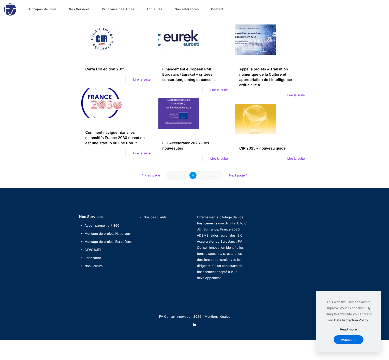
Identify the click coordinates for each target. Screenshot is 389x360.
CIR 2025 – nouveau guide (262, 148)
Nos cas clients (155, 217)
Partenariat (92, 258)
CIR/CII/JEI (92, 250)
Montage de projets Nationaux (107, 234)
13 (218, 175)
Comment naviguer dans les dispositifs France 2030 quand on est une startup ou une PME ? (115, 137)
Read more (348, 329)
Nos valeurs (93, 266)
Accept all (348, 340)
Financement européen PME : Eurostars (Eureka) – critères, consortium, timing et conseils (189, 74)
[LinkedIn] (194, 325)
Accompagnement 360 (101, 225)
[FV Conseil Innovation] (10, 9)
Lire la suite (142, 79)
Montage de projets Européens (107, 242)
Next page (237, 175)
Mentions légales (217, 316)
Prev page (152, 175)
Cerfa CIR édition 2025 (105, 69)
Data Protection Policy (351, 320)
